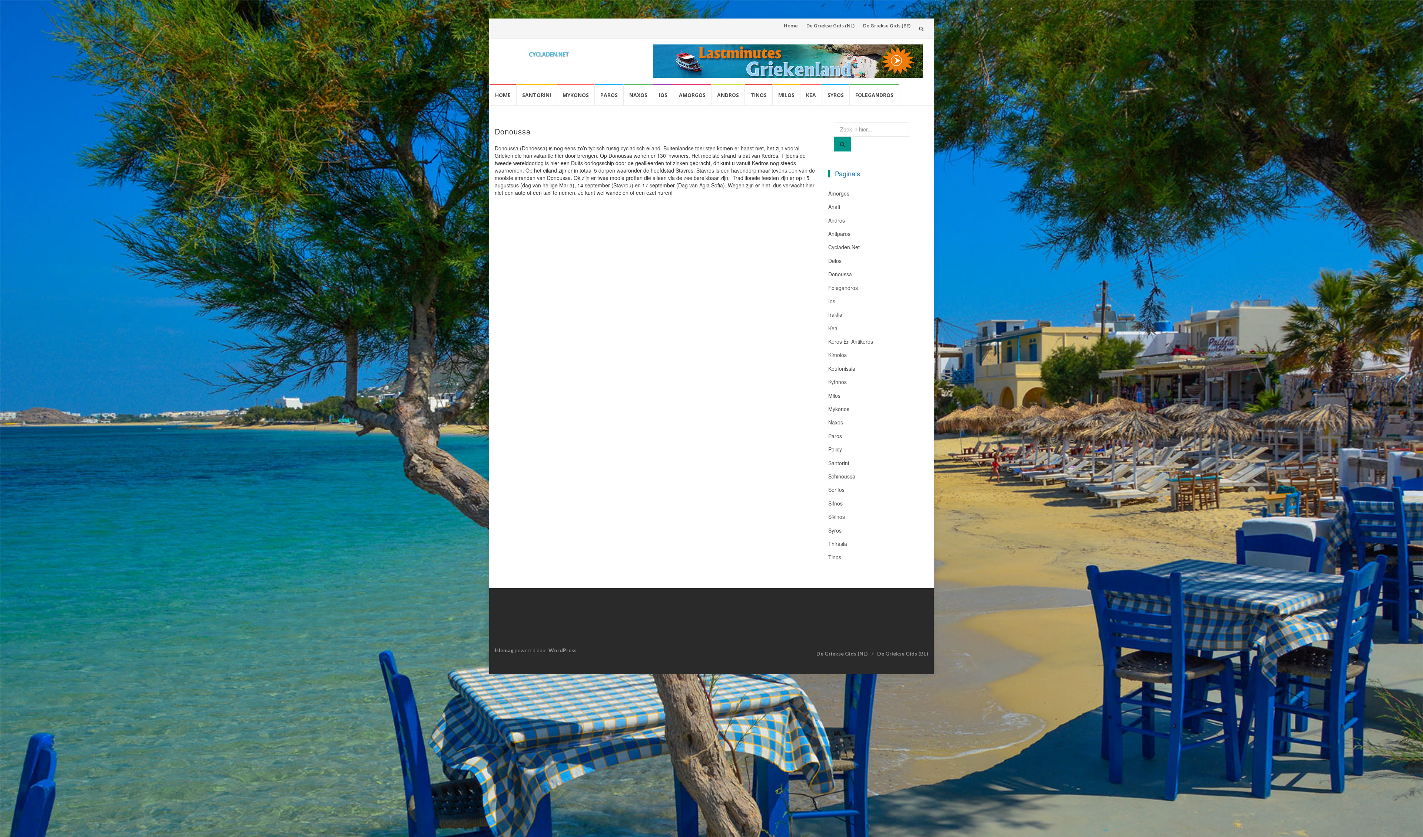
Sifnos (835, 503)
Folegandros (874, 95)
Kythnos (837, 382)
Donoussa (840, 274)
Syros (835, 95)
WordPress (562, 650)
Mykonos (576, 95)
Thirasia (837, 543)
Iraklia (835, 314)
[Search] (842, 144)
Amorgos (692, 95)
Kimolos (837, 355)
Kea (811, 95)
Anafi (834, 206)
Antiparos (839, 233)
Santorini (536, 95)
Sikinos (836, 516)
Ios (663, 95)
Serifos (836, 489)
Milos (786, 95)
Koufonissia (841, 368)
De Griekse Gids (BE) (886, 25)
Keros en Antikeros (850, 341)
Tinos (758, 95)
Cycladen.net (844, 247)
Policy (835, 449)
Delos (835, 260)
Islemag (504, 650)
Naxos (638, 95)
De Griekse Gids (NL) (830, 25)
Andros (728, 95)
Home (791, 25)
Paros (609, 95)
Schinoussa (841, 476)
